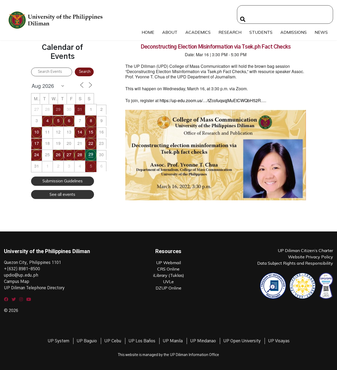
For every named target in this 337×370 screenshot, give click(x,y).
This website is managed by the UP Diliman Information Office (168, 355)
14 (79, 132)
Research (230, 32)
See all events (62, 194)
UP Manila (173, 341)
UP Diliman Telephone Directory (34, 288)
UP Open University (242, 341)
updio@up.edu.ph (21, 275)
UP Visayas (279, 341)
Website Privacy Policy (310, 256)
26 (58, 154)
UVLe (168, 281)
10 (36, 132)
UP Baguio (87, 341)
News (321, 32)
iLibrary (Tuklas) (168, 275)
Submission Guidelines (62, 180)
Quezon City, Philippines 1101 (32, 262)
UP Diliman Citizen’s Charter (305, 250)
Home (148, 32)
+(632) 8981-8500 (22, 269)
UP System (58, 341)
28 (79, 154)
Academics (198, 32)
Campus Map (16, 281)
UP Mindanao (203, 341)
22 (90, 143)
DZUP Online (168, 288)
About (169, 32)
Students (260, 32)
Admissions (293, 32)
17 (36, 143)
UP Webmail (168, 262)
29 (58, 109)
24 (36, 154)
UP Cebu (112, 341)
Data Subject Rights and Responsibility (295, 263)
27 (69, 154)
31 (79, 109)
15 (90, 132)
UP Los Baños (141, 341)
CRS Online (168, 269)
